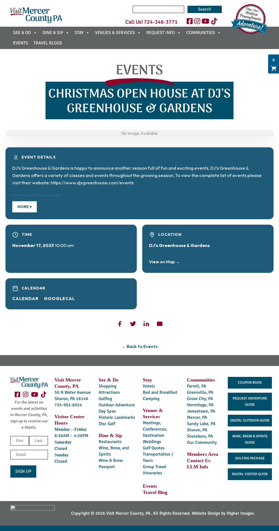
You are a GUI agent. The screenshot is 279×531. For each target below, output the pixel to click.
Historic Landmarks (117, 417)
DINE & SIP (53, 32)
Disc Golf (107, 423)
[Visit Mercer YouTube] (205, 21)
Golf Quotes (154, 448)
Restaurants (110, 441)
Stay (147, 380)
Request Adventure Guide (250, 401)
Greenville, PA (200, 392)
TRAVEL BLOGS (48, 43)
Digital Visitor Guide (250, 474)
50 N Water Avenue (72, 392)
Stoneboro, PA (200, 436)
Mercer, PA (197, 417)
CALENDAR (25, 298)
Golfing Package (250, 458)
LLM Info (197, 466)
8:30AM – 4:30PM (71, 435)
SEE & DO (22, 32)
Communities (201, 380)
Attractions (109, 392)
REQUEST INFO (160, 32)
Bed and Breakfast (160, 392)
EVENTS (20, 43)
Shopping (107, 386)
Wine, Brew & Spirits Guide (250, 439)
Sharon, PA (197, 430)
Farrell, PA (196, 386)
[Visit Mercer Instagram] (197, 21)
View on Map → (164, 261)
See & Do (109, 380)
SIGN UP (23, 471)
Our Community (202, 442)
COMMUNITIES (200, 32)
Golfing (105, 398)
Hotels (149, 386)
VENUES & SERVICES (115, 32)
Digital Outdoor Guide (249, 420)
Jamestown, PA (201, 411)
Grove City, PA (200, 398)
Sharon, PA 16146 (71, 398)
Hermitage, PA (200, 405)
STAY (79, 32)
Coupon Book (250, 382)
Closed (60, 448)
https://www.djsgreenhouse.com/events (92, 182)
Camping (151, 398)
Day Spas (107, 411)
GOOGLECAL (59, 298)
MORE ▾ (24, 206)
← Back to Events (140, 346)
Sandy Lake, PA (201, 423)
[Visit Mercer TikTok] (214, 21)
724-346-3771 (161, 22)
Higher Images (240, 513)
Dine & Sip (110, 435)
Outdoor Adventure (117, 405)
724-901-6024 (68, 405)
